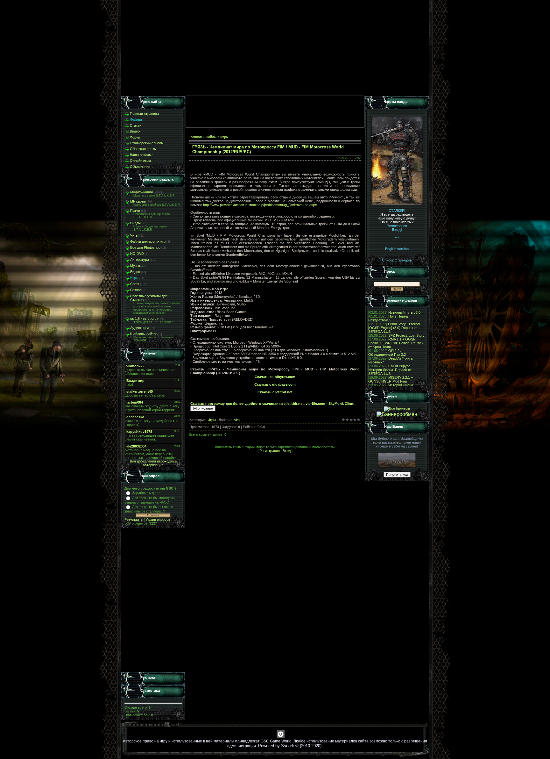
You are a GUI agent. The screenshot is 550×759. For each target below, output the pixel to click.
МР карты (138, 201)
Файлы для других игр (148, 241)
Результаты (133, 519)
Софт (134, 284)
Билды (135, 223)
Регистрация (269, 451)
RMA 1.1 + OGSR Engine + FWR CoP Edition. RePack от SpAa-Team (396, 343)
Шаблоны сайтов (144, 334)
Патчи (135, 210)
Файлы (211, 137)
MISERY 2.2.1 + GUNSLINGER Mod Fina (390, 379)
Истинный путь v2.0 (404, 312)
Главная (195, 137)
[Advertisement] (153, 600)
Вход (287, 451)
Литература (139, 259)
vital (237, 420)
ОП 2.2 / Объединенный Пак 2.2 (387, 352)
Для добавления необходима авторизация (153, 463)
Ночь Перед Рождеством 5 (388, 318)
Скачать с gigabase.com (275, 384)
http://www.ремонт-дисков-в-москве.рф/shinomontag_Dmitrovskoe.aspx (260, 205)
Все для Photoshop (145, 247)
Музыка (136, 266)
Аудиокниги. (140, 328)
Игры (134, 278)
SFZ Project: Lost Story (406, 335)
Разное (136, 290)
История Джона (400, 385)
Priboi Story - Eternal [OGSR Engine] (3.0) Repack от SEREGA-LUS (394, 327)
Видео (135, 272)
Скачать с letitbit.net (275, 392)
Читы (134, 235)
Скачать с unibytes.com (275, 377)
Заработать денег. (146, 493)
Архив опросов (158, 519)
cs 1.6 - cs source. (144, 318)
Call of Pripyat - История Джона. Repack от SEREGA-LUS (390, 370)
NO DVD (137, 253)
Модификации (141, 192)
